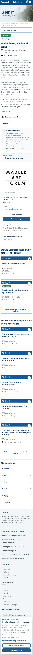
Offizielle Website (16, 214)
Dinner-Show (22, 547)
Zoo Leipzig (16, 539)
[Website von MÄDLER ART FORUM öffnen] (16, 177)
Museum (12, 558)
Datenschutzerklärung (9, 641)
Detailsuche (6, 602)
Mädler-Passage (8, 239)
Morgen (14, 535)
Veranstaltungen (10, 23)
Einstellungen (21, 641)
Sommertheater (6, 555)
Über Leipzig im (7, 569)
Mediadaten (6, 572)
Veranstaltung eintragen (10, 575)
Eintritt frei (14, 555)
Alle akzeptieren (16, 650)
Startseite (3, 23)
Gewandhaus (14, 547)
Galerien (26, 555)
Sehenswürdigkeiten (10, 551)
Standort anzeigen (16, 219)
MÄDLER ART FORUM (10, 55)
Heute (28, 547)
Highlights (6, 535)
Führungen (6, 547)
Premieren (20, 531)
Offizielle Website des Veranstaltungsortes (18, 149)
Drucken (5, 123)
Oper (20, 555)
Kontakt (5, 578)
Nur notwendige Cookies (16, 645)
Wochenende (19, 559)
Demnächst (6, 532)
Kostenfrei (6, 593)
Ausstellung (21, 23)
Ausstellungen (5, 558)
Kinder (12, 532)
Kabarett (20, 551)
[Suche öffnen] (21, 2)
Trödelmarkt (19, 543)
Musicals (26, 543)
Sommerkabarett (8, 543)
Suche (16, 23)
